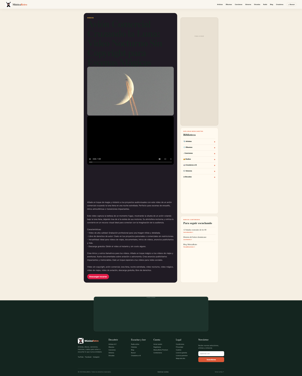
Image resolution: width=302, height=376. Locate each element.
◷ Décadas (199, 177)
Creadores (279, 4)
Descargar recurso (98, 276)
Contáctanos (157, 353)
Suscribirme (211, 360)
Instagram (96, 357)
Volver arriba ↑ (219, 372)
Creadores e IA (136, 355)
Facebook (88, 357)
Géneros (248, 4)
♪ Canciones (199, 153)
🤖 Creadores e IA (199, 165)
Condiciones (180, 344)
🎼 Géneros (199, 171)
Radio (265, 4)
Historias (134, 347)
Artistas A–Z (112, 344)
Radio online (135, 344)
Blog (271, 4)
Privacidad (179, 347)
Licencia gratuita (181, 353)
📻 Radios (199, 159)
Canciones (238, 4)
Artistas (220, 4)
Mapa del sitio (180, 358)
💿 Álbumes (199, 147)
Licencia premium (182, 355)
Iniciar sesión (157, 344)
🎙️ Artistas (199, 141)
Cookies (178, 350)
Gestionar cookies (163, 372)
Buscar (133, 353)
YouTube (81, 357)
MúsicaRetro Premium (160, 350)
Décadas (257, 4)
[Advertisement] (130, 184)
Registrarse (157, 347)
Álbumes (229, 4)
